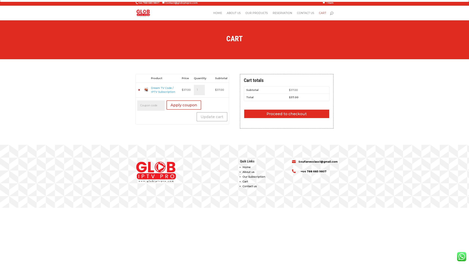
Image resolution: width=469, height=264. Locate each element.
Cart (322, 13)
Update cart (212, 117)
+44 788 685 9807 (313, 171)
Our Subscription (254, 176)
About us (234, 13)
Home (217, 13)
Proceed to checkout (287, 114)
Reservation (282, 13)
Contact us (305, 13)
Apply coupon (184, 105)
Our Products (256, 13)
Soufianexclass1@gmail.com (318, 161)
